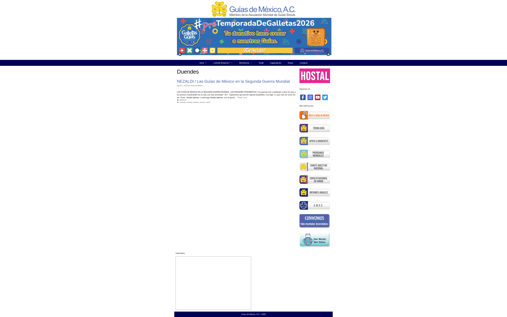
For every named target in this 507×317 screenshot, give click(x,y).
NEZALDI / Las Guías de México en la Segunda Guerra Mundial (233, 81)
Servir (208, 102)
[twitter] (325, 97)
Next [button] (328, 54)
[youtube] (317, 97)
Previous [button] (180, 54)
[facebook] (303, 97)
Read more (242, 97)
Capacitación (275, 63)
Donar (290, 63)
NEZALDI (183, 100)
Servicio (202, 102)
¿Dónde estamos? (221, 63)
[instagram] (310, 97)
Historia (196, 102)
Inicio (201, 63)
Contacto (304, 63)
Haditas (190, 102)
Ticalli (261, 63)
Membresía (244, 63)
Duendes (183, 102)
